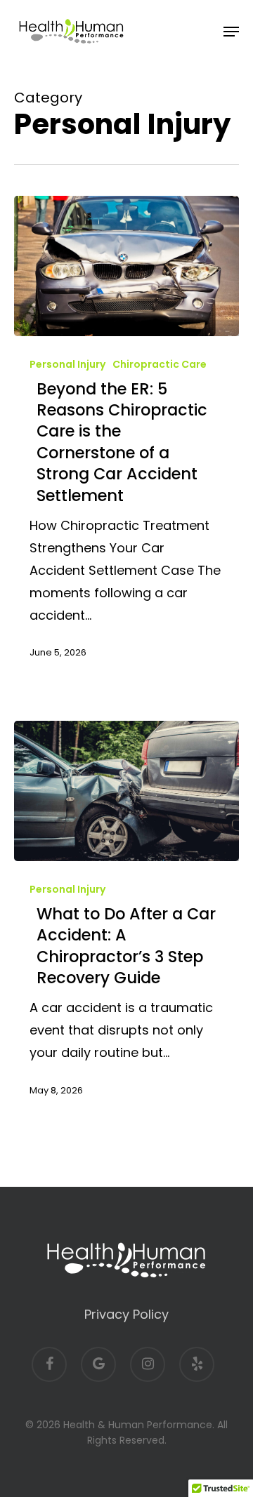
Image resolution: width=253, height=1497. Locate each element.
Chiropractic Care (159, 364)
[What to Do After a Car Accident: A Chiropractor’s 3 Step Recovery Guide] (126, 791)
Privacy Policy (126, 1314)
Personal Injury (67, 364)
